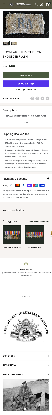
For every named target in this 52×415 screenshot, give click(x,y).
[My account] (41, 4)
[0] (47, 4)
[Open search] (36, 4)
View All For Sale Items (39, 221)
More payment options (26, 89)
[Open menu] (4, 4)
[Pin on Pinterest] (37, 98)
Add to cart (26, 75)
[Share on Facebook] (32, 98)
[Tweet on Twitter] (42, 98)
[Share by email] (47, 98)
